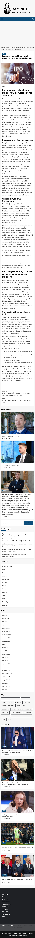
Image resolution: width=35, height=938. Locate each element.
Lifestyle (4, 576)
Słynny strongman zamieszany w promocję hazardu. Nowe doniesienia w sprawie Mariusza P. (16, 534)
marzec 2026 (5, 618)
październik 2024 (7, 673)
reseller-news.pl (6, 904)
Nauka (4, 585)
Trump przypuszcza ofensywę (10, 465)
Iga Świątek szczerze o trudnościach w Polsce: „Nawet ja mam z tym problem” (17, 545)
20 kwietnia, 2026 (7, 754)
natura (24, 705)
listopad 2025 (6, 631)
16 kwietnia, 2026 (7, 786)
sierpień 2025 (6, 641)
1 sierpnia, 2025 (7, 61)
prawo (14, 709)
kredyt (4, 705)
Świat (3, 598)
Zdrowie (4, 605)
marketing (11, 705)
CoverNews (11, 935)
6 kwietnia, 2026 (7, 883)
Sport (3, 595)
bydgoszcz (5, 699)
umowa (14, 716)
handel (11, 702)
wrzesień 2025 (6, 638)
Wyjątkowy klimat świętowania (10, 436)
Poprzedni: (16, 393)
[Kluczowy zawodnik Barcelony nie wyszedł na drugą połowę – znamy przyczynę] (17, 834)
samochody (28, 709)
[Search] (33, 19)
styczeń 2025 (6, 663)
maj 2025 (4, 651)
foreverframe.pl (6, 901)
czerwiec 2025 (6, 647)
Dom (3, 569)
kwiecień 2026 (6, 615)
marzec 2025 (5, 657)
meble (18, 705)
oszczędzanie (5, 709)
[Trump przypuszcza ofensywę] (17, 452)
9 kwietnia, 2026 (7, 850)
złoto (9, 719)
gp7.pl (3, 916)
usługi (20, 716)
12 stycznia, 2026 (7, 516)
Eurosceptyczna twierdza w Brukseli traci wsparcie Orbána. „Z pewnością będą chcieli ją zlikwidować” (16, 540)
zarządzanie (27, 716)
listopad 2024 (6, 670)
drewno (12, 699)
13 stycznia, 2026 (7, 467)
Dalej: (16, 400)
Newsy (4, 53)
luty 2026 (5, 621)
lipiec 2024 (5, 683)
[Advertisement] (17, 33)
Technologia (5, 602)
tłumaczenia (27, 712)
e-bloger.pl (5, 909)
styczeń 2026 (6, 625)
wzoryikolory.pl (6, 914)
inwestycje (27, 702)
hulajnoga (18, 702)
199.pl (3, 896)
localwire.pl (5, 911)
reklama (20, 709)
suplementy (5, 712)
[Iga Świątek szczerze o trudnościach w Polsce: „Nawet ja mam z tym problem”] (17, 802)
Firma (3, 572)
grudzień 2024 (6, 667)
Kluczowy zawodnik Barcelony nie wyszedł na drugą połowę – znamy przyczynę (16, 550)
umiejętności (5, 716)
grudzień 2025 (6, 628)
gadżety (4, 702)
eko (18, 699)
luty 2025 (5, 660)
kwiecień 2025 (6, 654)
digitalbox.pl (5, 906)
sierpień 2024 (6, 680)
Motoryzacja (5, 579)
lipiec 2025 (5, 644)
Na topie (4, 582)
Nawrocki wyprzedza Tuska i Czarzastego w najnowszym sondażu (14, 555)
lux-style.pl (5, 899)
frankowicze (25, 699)
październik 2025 (7, 634)
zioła (3, 719)
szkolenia (19, 712)
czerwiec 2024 (6, 686)
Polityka (4, 592)
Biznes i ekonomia (7, 566)
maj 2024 (4, 689)
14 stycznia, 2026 (7, 438)
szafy (12, 712)
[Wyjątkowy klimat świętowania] (17, 423)
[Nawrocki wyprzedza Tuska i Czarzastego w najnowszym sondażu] (17, 866)
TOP (3, 925)
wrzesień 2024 (6, 676)
